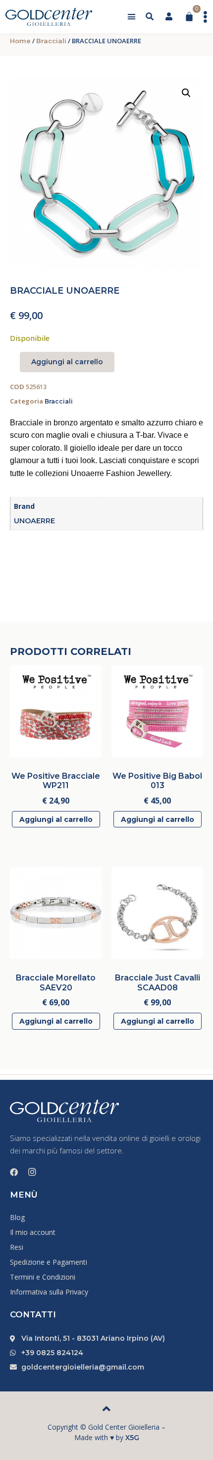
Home (20, 41)
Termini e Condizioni (42, 1277)
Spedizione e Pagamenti (48, 1262)
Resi (16, 1247)
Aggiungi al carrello (67, 361)
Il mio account (32, 1232)
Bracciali (51, 41)
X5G (132, 1437)
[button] (131, 16)
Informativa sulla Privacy (49, 1292)
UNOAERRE (34, 520)
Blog (17, 1217)
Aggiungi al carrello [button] (56, 819)
